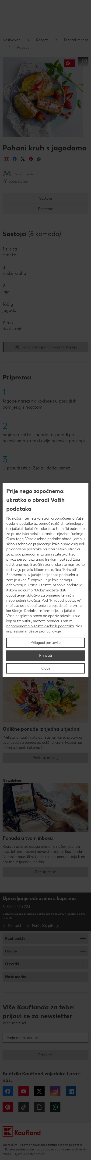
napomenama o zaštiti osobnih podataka (40, 626)
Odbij (45, 668)
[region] (45, 580)
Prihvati (45, 655)
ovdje (56, 631)
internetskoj (31, 518)
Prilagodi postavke (46, 642)
